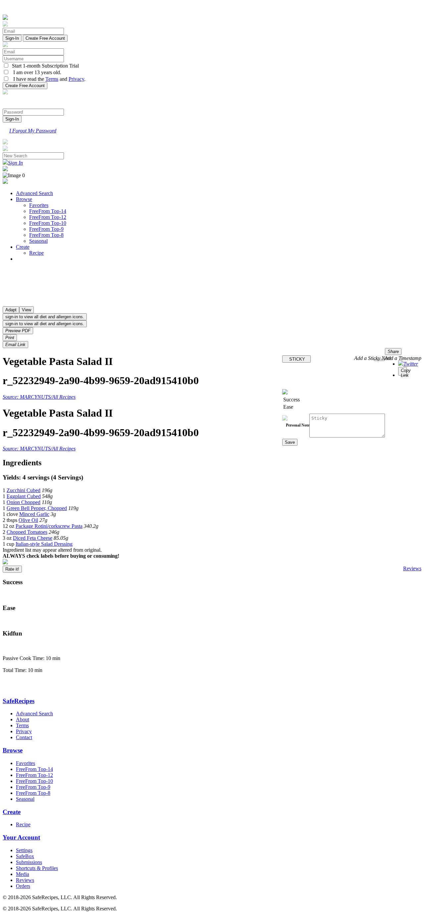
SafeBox (25, 856)
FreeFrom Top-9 (46, 229)
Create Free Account (45, 38)
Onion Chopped (23, 502)
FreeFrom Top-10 (47, 223)
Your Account (21, 837)
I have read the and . (47, 79)
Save (290, 442)
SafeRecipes (18, 700)
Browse (24, 199)
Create (22, 247)
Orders (23, 886)
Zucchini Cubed (23, 490)
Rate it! (12, 569)
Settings (24, 850)
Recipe (36, 253)
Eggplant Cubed (24, 496)
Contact (24, 737)
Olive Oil (28, 520)
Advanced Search (34, 193)
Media (22, 874)
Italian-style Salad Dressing (44, 544)
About (22, 719)
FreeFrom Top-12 (47, 217)
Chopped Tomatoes (27, 532)
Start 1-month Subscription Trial (44, 66)
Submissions (29, 862)
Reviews (412, 568)
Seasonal (38, 241)
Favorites (38, 205)
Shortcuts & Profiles (37, 868)
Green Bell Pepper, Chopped (37, 508)
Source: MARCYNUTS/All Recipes (39, 397)
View (26, 309)
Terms (51, 79)
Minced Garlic (34, 514)
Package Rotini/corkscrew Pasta (49, 526)
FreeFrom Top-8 (46, 235)
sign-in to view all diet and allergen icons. (44, 316)
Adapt (11, 309)
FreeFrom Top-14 (47, 211)
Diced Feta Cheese (32, 538)
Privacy (76, 79)
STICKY (296, 359)
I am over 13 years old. (35, 72)
